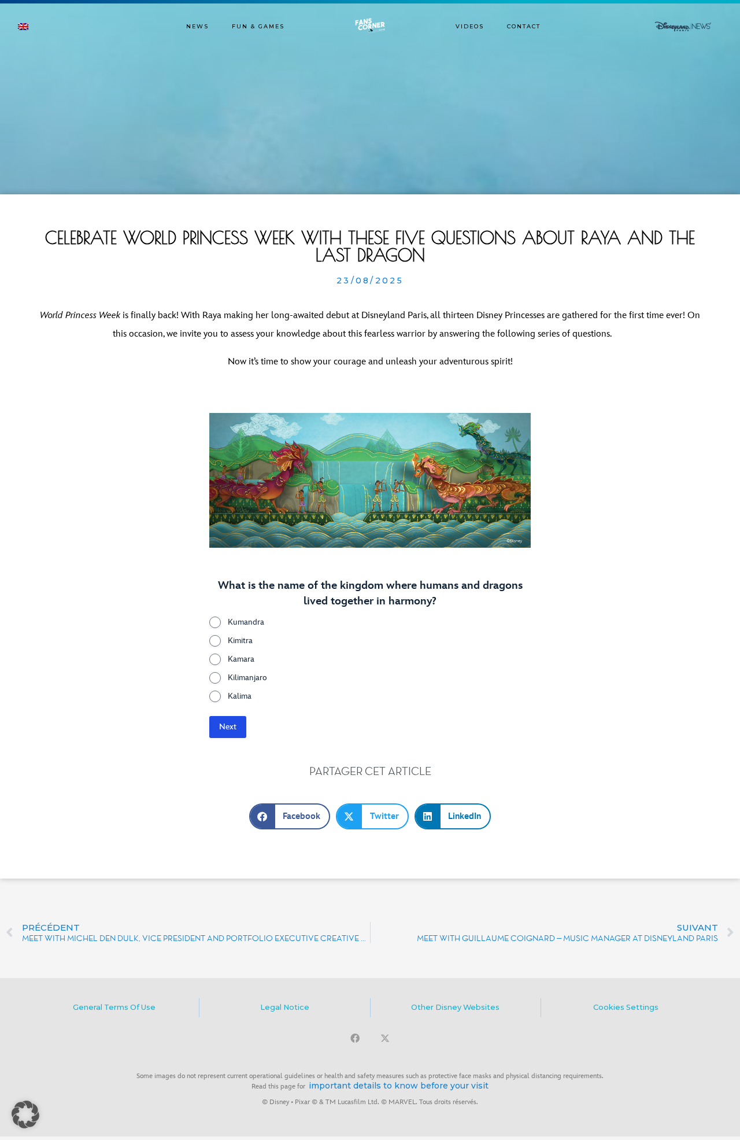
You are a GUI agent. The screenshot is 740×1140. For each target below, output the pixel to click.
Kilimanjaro (247, 677)
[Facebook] (355, 1038)
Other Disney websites (455, 1007)
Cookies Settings (625, 1007)
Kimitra (240, 640)
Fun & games (258, 26)
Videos (470, 26)
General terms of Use (114, 1007)
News (197, 26)
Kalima (239, 696)
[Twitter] (385, 1038)
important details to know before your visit (399, 1085)
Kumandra (246, 622)
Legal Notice (284, 1007)
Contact (524, 26)
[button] (290, 816)
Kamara (241, 659)
